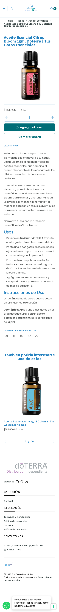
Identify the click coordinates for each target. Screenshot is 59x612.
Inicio (10, 21)
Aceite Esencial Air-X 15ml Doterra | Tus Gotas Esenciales (29, 423)
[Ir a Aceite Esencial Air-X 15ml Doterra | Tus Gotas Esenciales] (29, 391)
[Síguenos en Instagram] (17, 481)
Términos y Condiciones (17, 517)
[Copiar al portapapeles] (36, 336)
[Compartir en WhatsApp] (21, 336)
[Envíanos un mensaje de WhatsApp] (6, 605)
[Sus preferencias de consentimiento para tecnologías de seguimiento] (53, 606)
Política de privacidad (15, 529)
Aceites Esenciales (38, 21)
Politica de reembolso (16, 521)
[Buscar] (11, 8)
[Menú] (4, 8)
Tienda (20, 21)
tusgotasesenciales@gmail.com (25, 545)
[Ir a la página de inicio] (31, 8)
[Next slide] (53, 441)
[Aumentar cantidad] (52, 117)
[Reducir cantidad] (6, 117)
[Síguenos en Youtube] (26, 481)
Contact (8, 501)
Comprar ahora (29, 137)
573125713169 (14, 549)
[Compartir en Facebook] (6, 336)
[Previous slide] (6, 441)
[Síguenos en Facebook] (21, 481)
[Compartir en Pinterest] (29, 336)
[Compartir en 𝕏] (14, 336)
